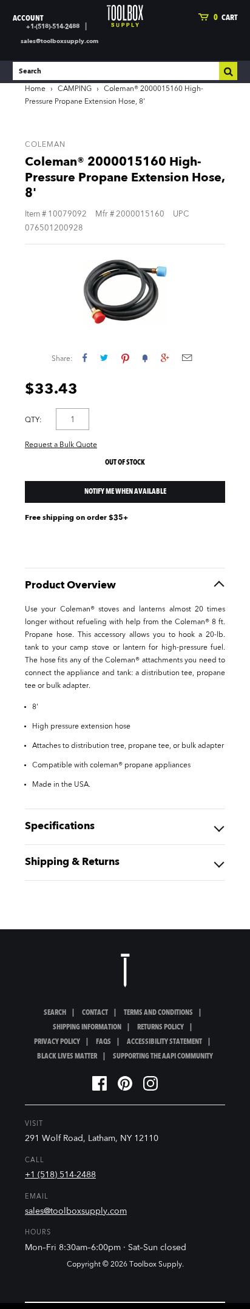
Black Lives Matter (67, 1056)
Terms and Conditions (158, 1013)
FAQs (103, 1042)
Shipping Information (87, 1027)
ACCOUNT (28, 18)
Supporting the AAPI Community (163, 1056)
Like (85, 357)
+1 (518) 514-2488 (60, 1175)
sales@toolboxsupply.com (59, 41)
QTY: (33, 420)
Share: (62, 359)
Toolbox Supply (155, 1264)
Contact (95, 1013)
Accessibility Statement (164, 1042)
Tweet (104, 357)
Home (35, 89)
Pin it (125, 357)
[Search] (228, 71)
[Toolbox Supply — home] (125, 16)
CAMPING (75, 89)
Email (187, 357)
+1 (165, 357)
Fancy (145, 357)
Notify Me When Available (125, 492)
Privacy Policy (57, 1042)
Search (55, 1013)
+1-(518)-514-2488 (52, 27)
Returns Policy (160, 1027)
